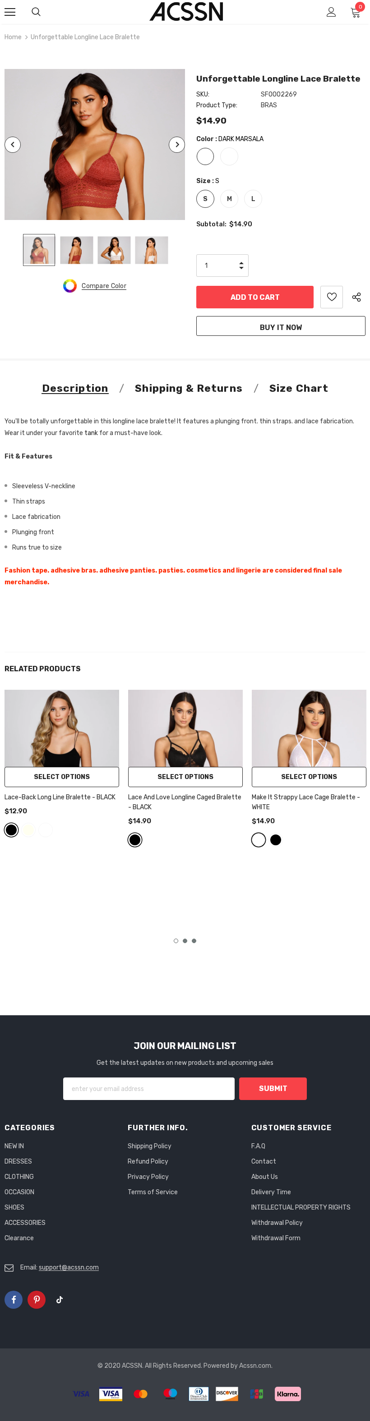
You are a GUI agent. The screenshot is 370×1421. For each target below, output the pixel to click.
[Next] (177, 145)
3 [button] (194, 941)
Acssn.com (255, 1366)
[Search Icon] (45, 12)
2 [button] (185, 941)
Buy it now (281, 327)
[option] (95, 144)
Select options (62, 777)
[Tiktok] (60, 1300)
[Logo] (186, 11)
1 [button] (176, 941)
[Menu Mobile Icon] (10, 12)
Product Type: (216, 105)
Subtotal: (211, 224)
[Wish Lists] (331, 297)
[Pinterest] (37, 1300)
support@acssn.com (69, 1267)
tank (91, 433)
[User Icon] (331, 12)
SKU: (202, 94)
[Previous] (13, 145)
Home (13, 37)
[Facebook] (14, 1300)
